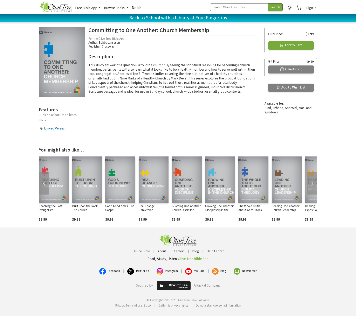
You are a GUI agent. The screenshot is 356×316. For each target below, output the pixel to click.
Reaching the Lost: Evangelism (51, 208)
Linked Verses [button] (54, 128)
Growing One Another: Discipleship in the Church (219, 210)
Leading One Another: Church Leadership (286, 208)
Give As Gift (293, 69)
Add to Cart (293, 45)
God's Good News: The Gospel (119, 208)
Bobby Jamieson (109, 43)
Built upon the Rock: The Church (85, 208)
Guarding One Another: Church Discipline (186, 208)
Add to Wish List (293, 87)
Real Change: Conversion (147, 208)
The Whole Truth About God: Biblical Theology (250, 210)
